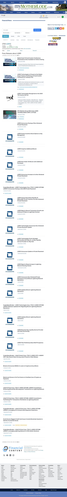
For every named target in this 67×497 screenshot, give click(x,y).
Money (33, 12)
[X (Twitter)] (4, 455)
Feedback (25, 489)
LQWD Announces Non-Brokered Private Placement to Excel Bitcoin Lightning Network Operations (30, 278)
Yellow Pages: (60, 479)
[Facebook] (7, 455)
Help (46, 489)
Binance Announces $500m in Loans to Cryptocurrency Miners (20, 366)
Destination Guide (23, 473)
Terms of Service (29, 493)
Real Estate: (41, 479)
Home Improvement (43, 483)
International (30, 40)
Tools (24, 36)
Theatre (30, 468)
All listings (40, 466)
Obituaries (56, 12)
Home (12, 489)
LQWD (8, 44)
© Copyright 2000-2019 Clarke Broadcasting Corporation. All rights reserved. (33, 495)
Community (22, 2)
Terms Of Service (31, 451)
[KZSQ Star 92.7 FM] (52, 41)
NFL (11, 472)
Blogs (21, 470)
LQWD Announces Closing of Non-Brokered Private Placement (29, 123)
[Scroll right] (65, 2)
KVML (30, 476)
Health (21, 469)
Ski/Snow (12, 469)
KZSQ (30, 477)
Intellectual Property (23, 425)
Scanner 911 (60, 468)
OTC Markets (22, 116)
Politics (2, 475)
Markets (6, 36)
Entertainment (33, 2)
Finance (40, 482)
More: (59, 465)
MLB (11, 473)
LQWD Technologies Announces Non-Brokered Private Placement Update (30, 226)
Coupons (59, 477)
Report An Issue (54, 489)
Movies (30, 466)
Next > (18, 55)
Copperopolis (41, 477)
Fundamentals (41, 480)
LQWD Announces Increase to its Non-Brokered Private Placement (30, 175)
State (11, 12)
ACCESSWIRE (21, 129)
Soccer (12, 477)
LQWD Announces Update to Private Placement (30, 251)
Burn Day (12, 466)
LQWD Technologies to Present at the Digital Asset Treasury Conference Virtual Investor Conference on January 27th (29, 76)
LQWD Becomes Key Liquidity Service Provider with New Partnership (30, 330)
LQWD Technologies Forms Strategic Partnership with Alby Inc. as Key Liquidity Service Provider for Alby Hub (29, 240)
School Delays (4, 477)
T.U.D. (59, 475)
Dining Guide (45, 2)
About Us (18, 489)
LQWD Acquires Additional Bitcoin (27, 149)
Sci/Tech (3, 479)
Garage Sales (50, 475)
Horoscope (31, 469)
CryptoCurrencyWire (8, 193)
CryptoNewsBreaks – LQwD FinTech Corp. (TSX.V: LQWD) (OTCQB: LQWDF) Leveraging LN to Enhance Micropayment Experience (22, 409)
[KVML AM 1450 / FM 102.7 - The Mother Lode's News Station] (56, 38)
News (4, 2)
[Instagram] (13, 455)
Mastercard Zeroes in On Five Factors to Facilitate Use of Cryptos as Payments (22, 378)
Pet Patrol (22, 476)
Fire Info (21, 477)
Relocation (41, 484)
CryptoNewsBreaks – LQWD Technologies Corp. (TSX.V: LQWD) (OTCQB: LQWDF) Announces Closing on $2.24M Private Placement (23, 188)
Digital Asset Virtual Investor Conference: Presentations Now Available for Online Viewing (30, 58)
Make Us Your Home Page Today (55, 24)
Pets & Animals (51, 476)
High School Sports (14, 480)
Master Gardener (42, 486)
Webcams (48, 12)
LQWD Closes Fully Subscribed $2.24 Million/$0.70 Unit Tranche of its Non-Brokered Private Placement (30, 199)
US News (19, 12)
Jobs (49, 466)
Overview (12, 40)
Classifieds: (50, 465)
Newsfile (20, 106)
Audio (59, 466)
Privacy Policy (38, 493)
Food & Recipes (32, 472)
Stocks (12, 36)
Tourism (2, 480)
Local (5, 12)
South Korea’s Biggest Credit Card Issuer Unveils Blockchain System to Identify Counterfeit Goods (23, 419)
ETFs (19, 36)
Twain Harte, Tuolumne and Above (41, 472)
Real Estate (55, 2)
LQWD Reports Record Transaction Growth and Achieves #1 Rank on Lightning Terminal (30, 211)
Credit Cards (17, 425)
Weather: (13, 465)
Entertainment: (33, 465)
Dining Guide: (42, 465)
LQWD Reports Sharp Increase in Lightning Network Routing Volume (29, 265)
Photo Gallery (60, 476)
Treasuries (37, 40)
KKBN (30, 479)
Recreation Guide (23, 475)
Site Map (32, 489)
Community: (23, 465)
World (26, 12)
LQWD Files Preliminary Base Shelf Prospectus (30, 342)
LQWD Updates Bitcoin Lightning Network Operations (29, 290)
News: (2, 465)
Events (21, 466)
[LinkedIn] (10, 455)
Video (59, 470)
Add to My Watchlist (27, 48)
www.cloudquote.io (28, 447)
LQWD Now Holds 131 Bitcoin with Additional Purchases (29, 162)
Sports (12, 2)
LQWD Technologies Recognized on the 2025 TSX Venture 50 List (30, 94)
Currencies (23, 40)
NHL (11, 476)
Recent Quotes (6, 32)
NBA (11, 475)
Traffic (40, 12)
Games (30, 470)
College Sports (13, 479)
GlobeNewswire (21, 89)
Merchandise (50, 468)
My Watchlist (17, 32)
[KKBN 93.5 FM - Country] (53, 44)
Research (35, 50)
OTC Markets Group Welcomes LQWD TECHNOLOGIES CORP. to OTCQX (27, 111)
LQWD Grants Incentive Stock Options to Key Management (29, 134)
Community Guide (23, 472)
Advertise (40, 489)
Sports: (12, 471)
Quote (8, 50)
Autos (49, 469)
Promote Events (51, 472)
